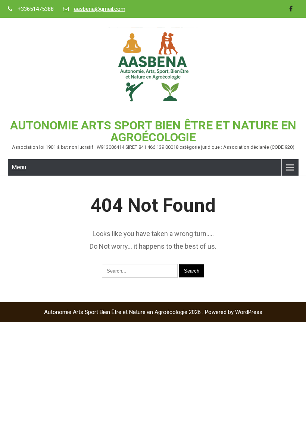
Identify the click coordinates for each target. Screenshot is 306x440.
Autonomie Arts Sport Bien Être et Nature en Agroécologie (153, 131)
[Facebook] (291, 8)
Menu (19, 167)
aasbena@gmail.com (99, 9)
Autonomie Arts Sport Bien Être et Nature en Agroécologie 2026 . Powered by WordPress (153, 312)
